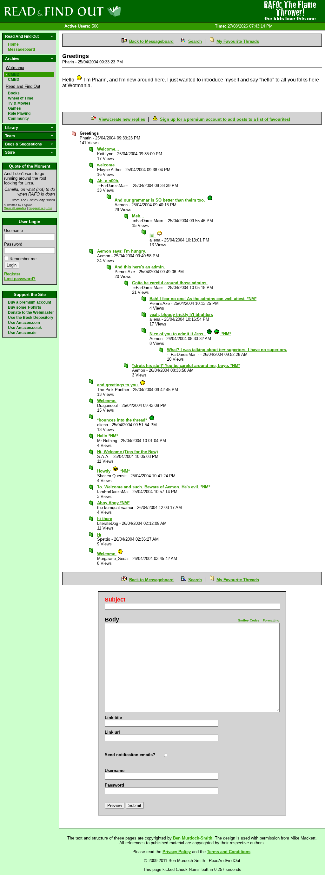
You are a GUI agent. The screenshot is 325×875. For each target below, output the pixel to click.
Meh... (138, 216)
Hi (99, 534)
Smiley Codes (249, 620)
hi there (104, 518)
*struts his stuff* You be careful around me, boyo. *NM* (186, 365)
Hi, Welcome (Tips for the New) (127, 451)
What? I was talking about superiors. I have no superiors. (227, 349)
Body (112, 619)
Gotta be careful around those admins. (170, 282)
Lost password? (20, 278)
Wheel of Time (20, 98)
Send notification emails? (130, 754)
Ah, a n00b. (108, 180)
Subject (115, 599)
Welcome (106, 553)
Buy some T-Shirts (24, 307)
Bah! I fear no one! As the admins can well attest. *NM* (202, 298)
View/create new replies (122, 119)
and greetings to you (118, 385)
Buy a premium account (29, 302)
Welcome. (106, 400)
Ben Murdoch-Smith (192, 838)
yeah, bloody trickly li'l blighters (181, 314)
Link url (112, 732)
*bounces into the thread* (122, 420)
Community (18, 118)
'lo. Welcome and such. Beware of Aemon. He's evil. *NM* (153, 487)
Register (12, 274)
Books (14, 93)
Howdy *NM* (113, 471)
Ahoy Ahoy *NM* (113, 502)
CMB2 (13, 74)
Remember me (23, 258)
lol (152, 235)
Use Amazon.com (24, 322)
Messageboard (21, 49)
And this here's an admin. (140, 267)
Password (13, 244)
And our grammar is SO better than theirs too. (160, 200)
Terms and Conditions (228, 851)
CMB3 (13, 79)
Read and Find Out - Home (95, 11)
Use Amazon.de (22, 333)
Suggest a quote (40, 208)
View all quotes (15, 208)
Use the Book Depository (30, 317)
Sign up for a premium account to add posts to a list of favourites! (225, 119)
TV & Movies (19, 103)
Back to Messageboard (151, 41)
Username (13, 230)
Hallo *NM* (107, 436)
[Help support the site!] (290, 11)
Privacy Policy (176, 851)
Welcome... (108, 149)
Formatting (271, 620)
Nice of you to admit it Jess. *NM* (190, 333)
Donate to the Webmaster (31, 312)
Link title (113, 717)
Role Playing (19, 113)
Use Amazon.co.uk (25, 327)
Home (13, 44)
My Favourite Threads (237, 41)
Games (14, 108)
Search (195, 41)
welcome (106, 165)
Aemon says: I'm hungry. (121, 251)
